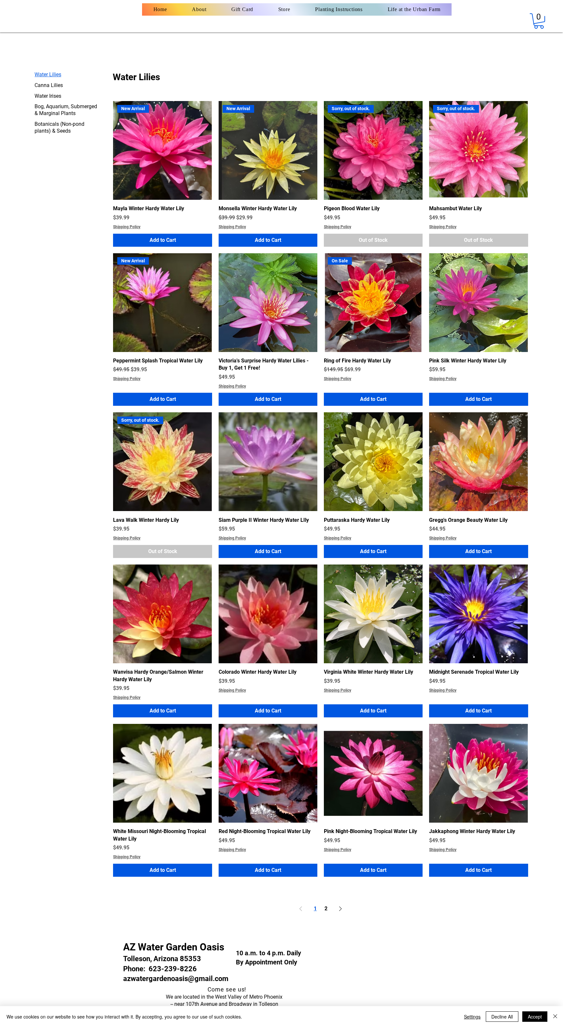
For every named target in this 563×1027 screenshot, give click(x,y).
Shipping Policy (126, 227)
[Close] (555, 1016)
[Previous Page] (301, 908)
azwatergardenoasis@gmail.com (175, 979)
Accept (535, 1016)
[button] (539, 21)
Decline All (502, 1016)
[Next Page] (340, 908)
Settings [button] (472, 1016)
